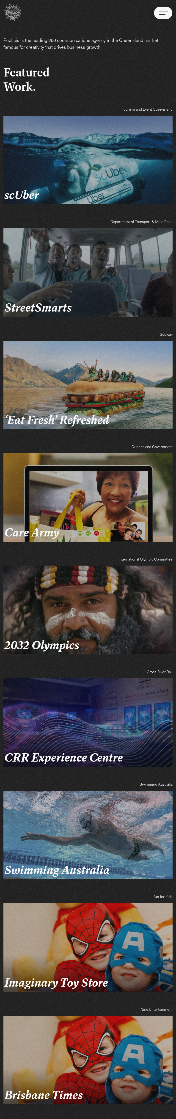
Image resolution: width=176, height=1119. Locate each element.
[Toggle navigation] (163, 13)
